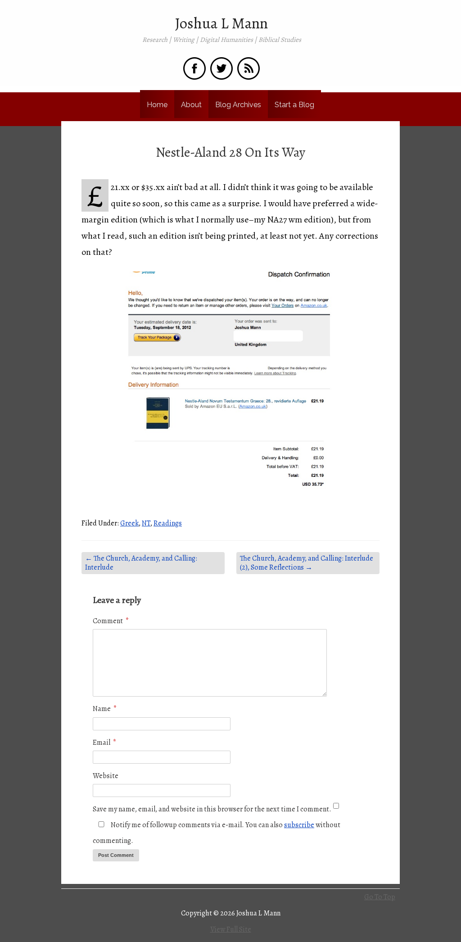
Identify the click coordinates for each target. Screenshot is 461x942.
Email (104, 742)
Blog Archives (238, 104)
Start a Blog (294, 104)
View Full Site (230, 929)
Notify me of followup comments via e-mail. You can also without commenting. (216, 833)
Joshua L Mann (221, 23)
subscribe (299, 825)
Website (105, 776)
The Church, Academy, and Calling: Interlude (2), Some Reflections (306, 563)
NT (146, 523)
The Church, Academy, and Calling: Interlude (141, 563)
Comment (111, 621)
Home (157, 104)
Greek (129, 523)
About (191, 104)
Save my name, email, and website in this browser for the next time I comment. (212, 809)
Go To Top (379, 897)
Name (105, 709)
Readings (168, 523)
